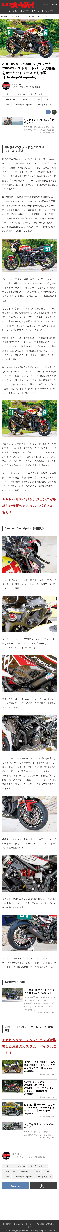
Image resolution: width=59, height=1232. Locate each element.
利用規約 (7, 1224)
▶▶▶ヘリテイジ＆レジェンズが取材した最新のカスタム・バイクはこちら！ (29, 506)
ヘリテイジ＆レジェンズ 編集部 (26, 87)
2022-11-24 (17, 84)
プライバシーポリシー (23, 1224)
